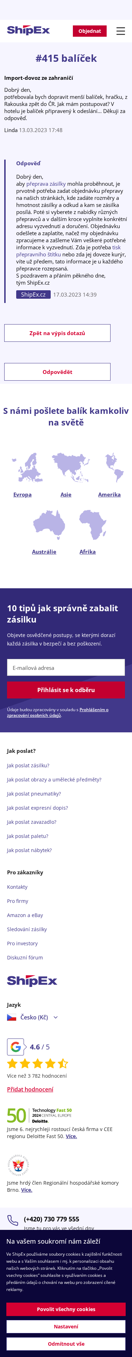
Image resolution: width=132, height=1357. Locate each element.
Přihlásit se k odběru (66, 690)
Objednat (89, 31)
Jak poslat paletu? (27, 836)
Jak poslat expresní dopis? (37, 807)
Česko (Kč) (34, 1017)
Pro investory (22, 943)
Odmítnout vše (66, 1343)
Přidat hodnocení (30, 1089)
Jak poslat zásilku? (28, 765)
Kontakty (17, 886)
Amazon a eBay (25, 915)
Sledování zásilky (27, 929)
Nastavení (66, 1326)
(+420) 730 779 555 (51, 1219)
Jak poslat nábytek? (29, 850)
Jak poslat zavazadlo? (31, 822)
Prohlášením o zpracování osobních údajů (57, 712)
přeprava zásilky (46, 183)
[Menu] (122, 31)
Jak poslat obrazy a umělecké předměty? (54, 779)
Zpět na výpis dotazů (57, 333)
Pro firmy (17, 901)
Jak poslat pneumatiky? (34, 793)
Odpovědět (58, 371)
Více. (71, 1136)
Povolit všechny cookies (66, 1309)
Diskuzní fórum (25, 957)
